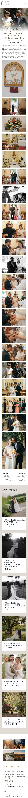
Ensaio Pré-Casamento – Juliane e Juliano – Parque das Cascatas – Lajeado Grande (8, 477)
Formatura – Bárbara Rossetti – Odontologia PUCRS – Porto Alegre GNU (20, 477)
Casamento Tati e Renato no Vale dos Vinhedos (13, 683)
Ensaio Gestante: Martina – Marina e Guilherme (13, 721)
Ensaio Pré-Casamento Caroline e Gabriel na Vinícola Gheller (14, 564)
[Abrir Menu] (26, 3)
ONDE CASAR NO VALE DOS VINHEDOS (13, 771)
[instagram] (14, 749)
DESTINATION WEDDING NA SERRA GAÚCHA (14, 774)
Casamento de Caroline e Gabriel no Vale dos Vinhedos (14, 606)
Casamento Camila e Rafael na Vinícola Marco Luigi (14, 523)
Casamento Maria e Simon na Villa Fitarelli (13, 645)
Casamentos (14, 42)
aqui (22, 49)
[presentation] (14, 505)
